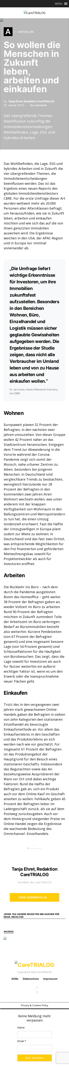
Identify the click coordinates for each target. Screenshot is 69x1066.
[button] (59, 3)
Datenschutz (31, 978)
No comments (38, 105)
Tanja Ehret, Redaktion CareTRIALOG (31, 101)
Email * (21, 1041)
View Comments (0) (33, 897)
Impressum (50, 978)
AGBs (14, 978)
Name (21, 1027)
